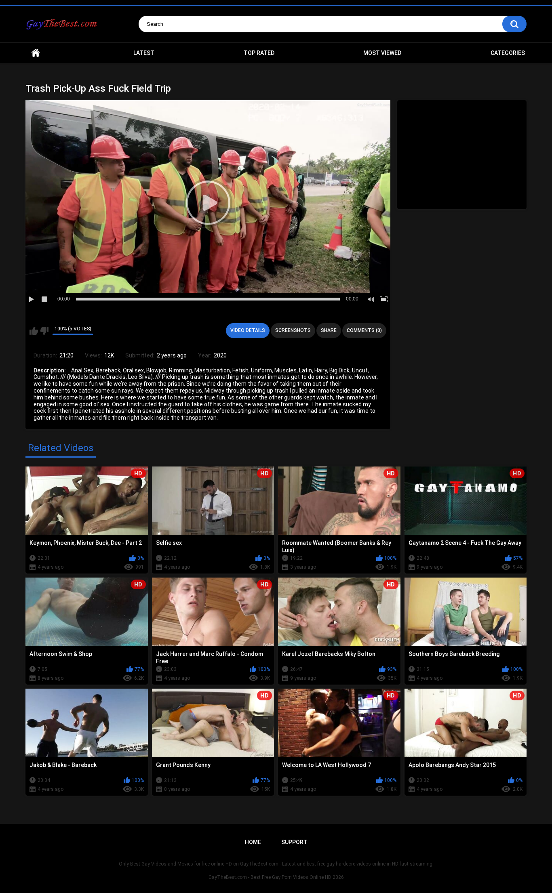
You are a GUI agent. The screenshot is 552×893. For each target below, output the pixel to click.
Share (329, 330)
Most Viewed (382, 53)
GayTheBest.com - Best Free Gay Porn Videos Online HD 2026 (276, 877)
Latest (143, 53)
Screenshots (293, 330)
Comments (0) (364, 330)
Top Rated (259, 53)
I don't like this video (44, 331)
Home (35, 53)
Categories (508, 53)
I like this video (33, 331)
